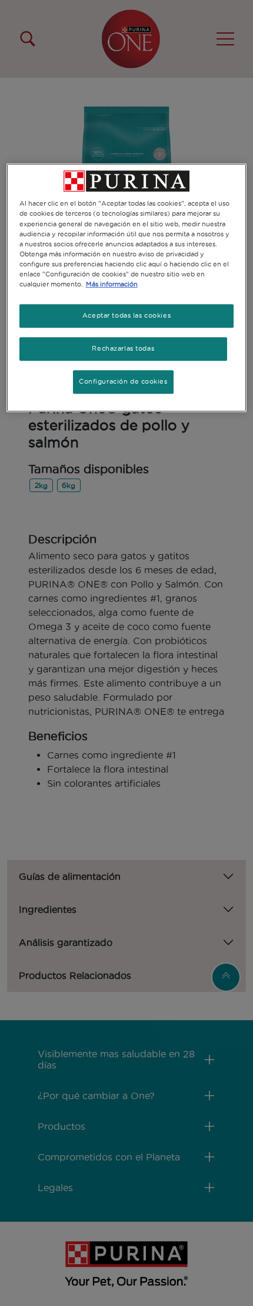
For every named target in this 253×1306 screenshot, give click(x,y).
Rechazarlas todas (123, 348)
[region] (126, 288)
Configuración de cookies (123, 381)
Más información (112, 284)
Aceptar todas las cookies (126, 315)
